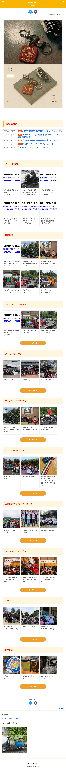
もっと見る (32, 343)
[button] (60, 391)
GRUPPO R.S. (33, 2)
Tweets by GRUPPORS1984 (11, 719)
